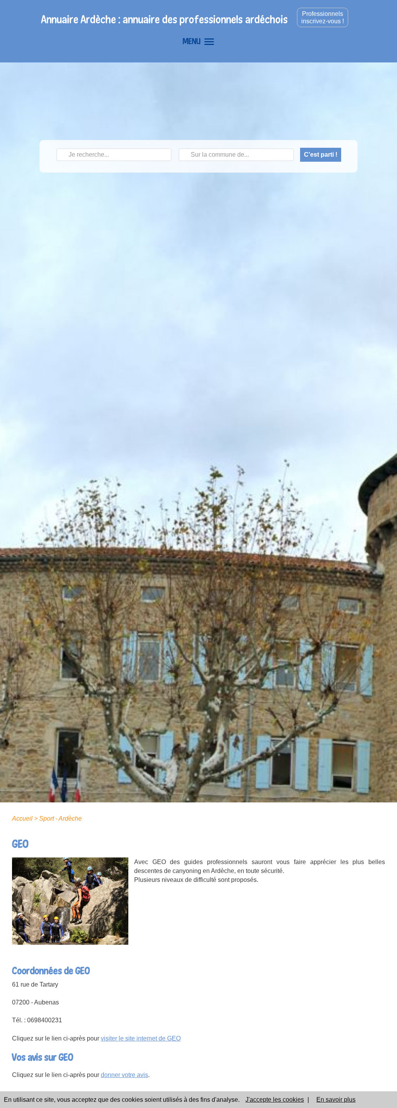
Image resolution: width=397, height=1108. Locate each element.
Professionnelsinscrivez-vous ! (322, 17)
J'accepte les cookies (274, 1099)
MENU (191, 41)
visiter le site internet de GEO (141, 1038)
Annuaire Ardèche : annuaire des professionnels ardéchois (164, 19)
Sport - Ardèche (60, 818)
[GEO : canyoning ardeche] (70, 900)
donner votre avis (124, 1075)
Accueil (22, 818)
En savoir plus (336, 1099)
